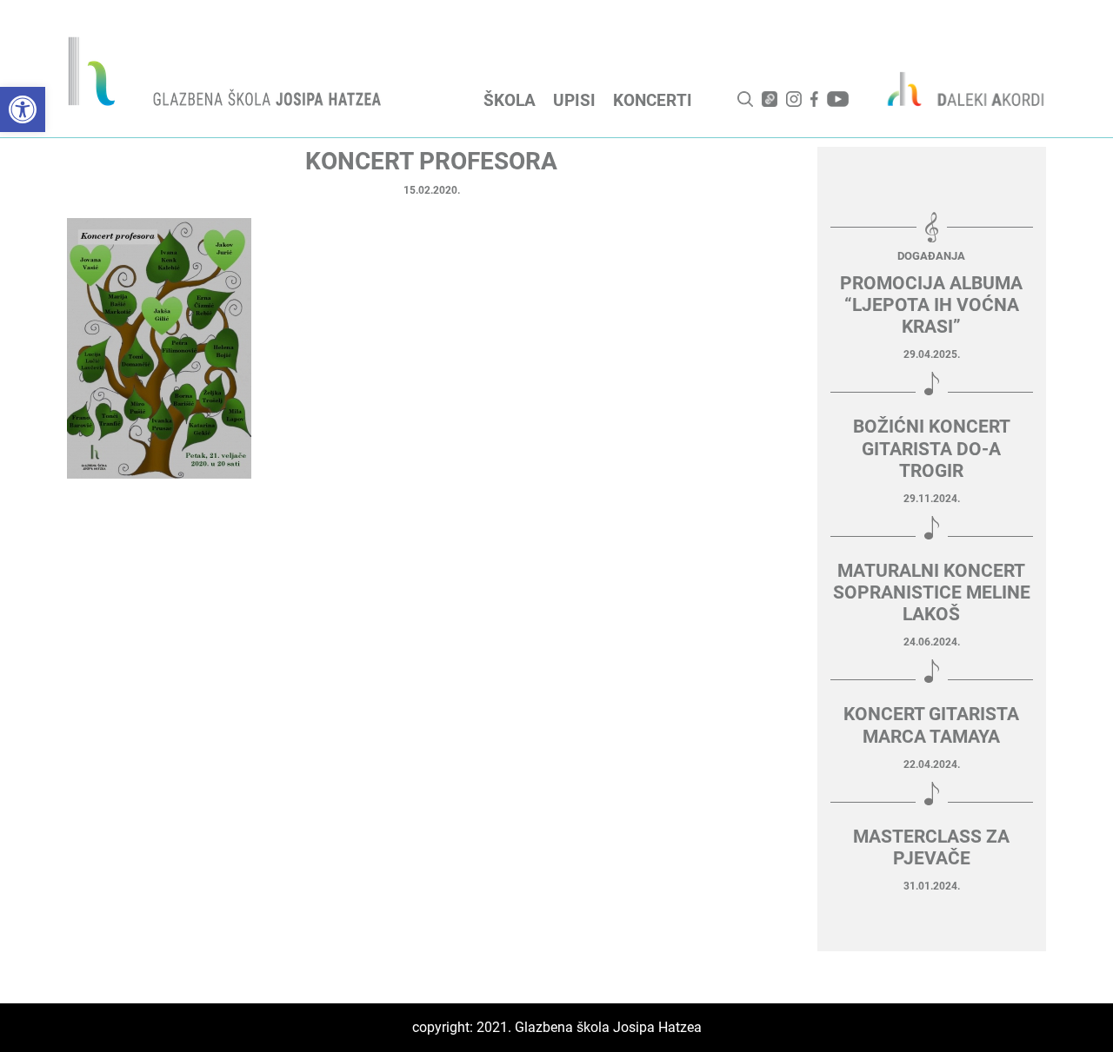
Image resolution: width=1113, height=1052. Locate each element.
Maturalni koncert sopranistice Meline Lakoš (931, 592)
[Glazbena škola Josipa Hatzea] (227, 75)
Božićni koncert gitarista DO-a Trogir (931, 448)
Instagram (794, 99)
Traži (745, 99)
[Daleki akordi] (956, 88)
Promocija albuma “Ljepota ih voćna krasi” (931, 305)
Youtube (838, 99)
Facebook (814, 99)
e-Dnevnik (769, 99)
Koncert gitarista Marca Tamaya (931, 725)
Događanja (931, 255)
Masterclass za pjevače (931, 847)
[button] (22, 109)
